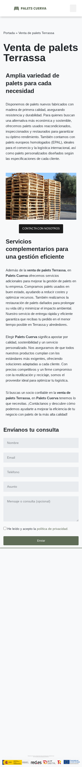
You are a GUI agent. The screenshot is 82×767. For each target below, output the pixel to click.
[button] (73, 8)
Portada (9, 33)
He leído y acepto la (37, 529)
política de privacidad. (52, 529)
